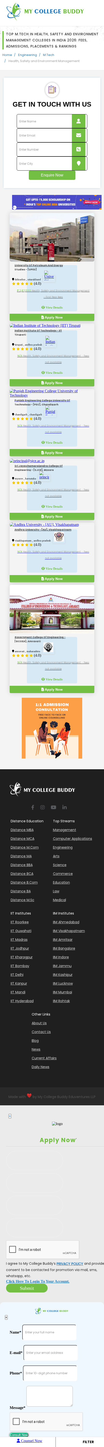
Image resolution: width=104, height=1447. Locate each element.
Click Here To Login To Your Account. (37, 1281)
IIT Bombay (20, 965)
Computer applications (72, 838)
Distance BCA (22, 873)
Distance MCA (22, 838)
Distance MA (21, 856)
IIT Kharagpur (22, 957)
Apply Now (53, 317)
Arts (56, 856)
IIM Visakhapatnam (69, 930)
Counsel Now (31, 1441)
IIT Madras (19, 939)
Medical (59, 900)
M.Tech (48, 55)
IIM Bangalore (64, 948)
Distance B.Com (24, 882)
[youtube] (53, 808)
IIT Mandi (18, 992)
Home (7, 55)
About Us (39, 1023)
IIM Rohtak (61, 1000)
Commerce (63, 873)
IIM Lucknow (63, 983)
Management (64, 829)
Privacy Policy (70, 1263)
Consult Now (19, 1435)
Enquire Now (52, 175)
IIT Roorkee (20, 922)
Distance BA (21, 891)
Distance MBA (22, 829)
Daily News (40, 1066)
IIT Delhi (17, 974)
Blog (35, 1040)
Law (56, 891)
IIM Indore (61, 957)
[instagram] (42, 808)
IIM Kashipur (63, 974)
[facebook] (32, 808)
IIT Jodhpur (20, 948)
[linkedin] (64, 808)
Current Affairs (44, 1058)
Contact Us (41, 1031)
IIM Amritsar (63, 939)
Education (61, 882)
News (36, 1049)
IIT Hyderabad (22, 1000)
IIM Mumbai (62, 992)
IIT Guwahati (21, 930)
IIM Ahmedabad (66, 922)
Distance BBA (22, 864)
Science (60, 864)
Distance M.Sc (22, 900)
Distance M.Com (25, 847)
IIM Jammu (62, 965)
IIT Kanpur (19, 983)
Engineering (27, 55)
